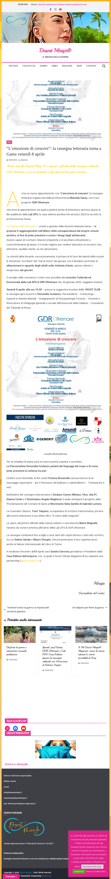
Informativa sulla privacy (56, 458)
